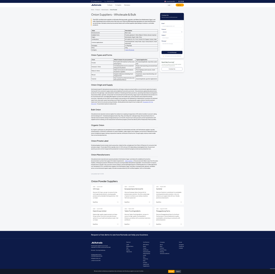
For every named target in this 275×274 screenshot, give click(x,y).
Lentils (144, 255)
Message (164, 41)
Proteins (145, 262)
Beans (144, 246)
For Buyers (109, 5)
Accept (171, 271)
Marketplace (127, 5)
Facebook (181, 246)
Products (98, 9)
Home (92, 9)
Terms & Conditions (164, 253)
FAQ (127, 248)
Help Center (129, 251)
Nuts (144, 257)
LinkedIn (181, 248)
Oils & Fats (145, 258)
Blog (161, 246)
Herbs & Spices (104, 9)
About (161, 244)
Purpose (164, 29)
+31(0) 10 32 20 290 (95, 260)
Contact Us (172, 69)
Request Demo (129, 246)
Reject (178, 271)
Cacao (144, 248)
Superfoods (146, 264)
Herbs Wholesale (129, 50)
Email (163, 23)
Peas (144, 260)
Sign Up (179, 5)
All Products (146, 244)
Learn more (146, 271)
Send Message (172, 52)
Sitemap (162, 251)
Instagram (181, 244)
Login (127, 244)
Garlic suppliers (129, 161)
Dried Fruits (145, 250)
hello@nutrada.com (96, 258)
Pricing (128, 250)
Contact (162, 248)
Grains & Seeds (146, 251)
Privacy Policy (163, 250)
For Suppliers (118, 5)
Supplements (146, 266)
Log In (169, 5)
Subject (164, 35)
